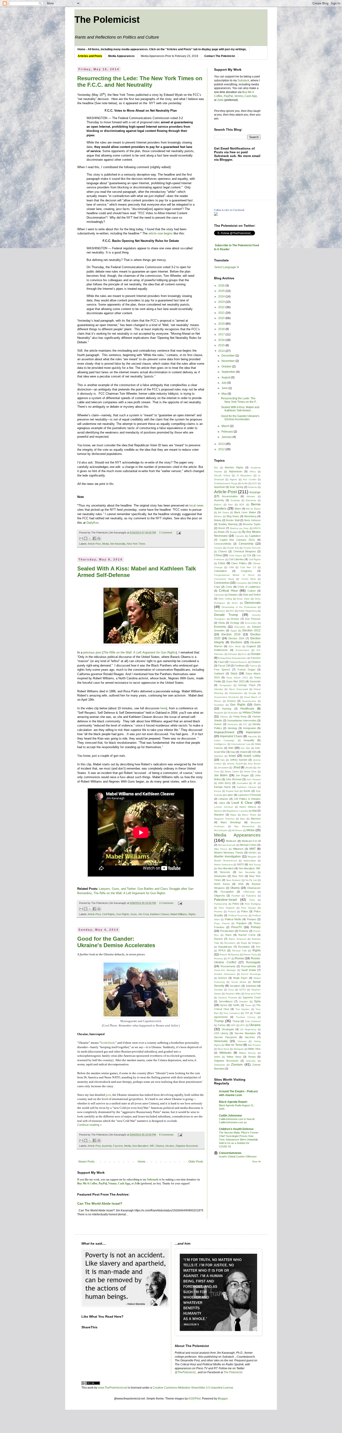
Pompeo (251, 919)
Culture (252, 590)
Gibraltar (218, 689)
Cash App (251, 96)
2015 (221, 345)
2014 (221, 351)
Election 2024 (236, 638)
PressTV (236, 927)
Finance (256, 661)
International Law (240, 744)
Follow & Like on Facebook (229, 210)
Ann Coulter (249, 479)
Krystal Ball (232, 791)
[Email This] (81, 538)
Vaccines (250, 1037)
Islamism (218, 756)
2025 (221, 291)
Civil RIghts (108, 914)
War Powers (254, 1045)
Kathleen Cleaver (159, 914)
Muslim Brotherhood (225, 860)
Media (105, 543)
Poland (232, 911)
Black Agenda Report (233, 1101)
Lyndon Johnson (223, 807)
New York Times (136, 543)
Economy (220, 626)
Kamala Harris (222, 787)
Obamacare (254, 887)
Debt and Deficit (252, 594)
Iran (230, 748)
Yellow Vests (233, 1056)
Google (252, 693)
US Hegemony (248, 1029)
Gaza (234, 673)
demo (235, 603)
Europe (256, 654)
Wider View (254, 1048)
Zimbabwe (219, 1064)
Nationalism (250, 860)
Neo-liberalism (226, 868)
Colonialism (220, 571)
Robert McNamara (229, 954)
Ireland (243, 751)
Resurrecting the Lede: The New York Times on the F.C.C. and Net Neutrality (139, 81)
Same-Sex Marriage (225, 970)
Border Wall (232, 520)
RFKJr (222, 950)
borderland (107, 1042)
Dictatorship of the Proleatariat (239, 607)
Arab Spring (236, 487)
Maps (233, 814)
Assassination (230, 496)
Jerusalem (223, 767)
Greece (231, 701)
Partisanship (220, 904)
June (224, 388)
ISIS (254, 751)
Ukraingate (228, 1029)
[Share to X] (90, 538)
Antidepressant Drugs (225, 483)
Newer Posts (86, 1161)
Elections (236, 642)
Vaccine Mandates (245, 1033)
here (163, 708)
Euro (244, 654)
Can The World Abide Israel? (99, 1203)
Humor (218, 724)
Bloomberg (250, 516)
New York (237, 876)
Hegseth (218, 712)
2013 (221, 444)
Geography (225, 685)
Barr (230, 504)
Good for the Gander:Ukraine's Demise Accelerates (116, 942)
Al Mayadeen (244, 475)
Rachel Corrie (246, 934)
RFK (258, 947)
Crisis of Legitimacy (249, 586)
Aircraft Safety (222, 475)
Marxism (256, 818)
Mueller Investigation (227, 856)
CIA (249, 555)
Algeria (233, 479)
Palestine (251, 895)
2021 (221, 312)
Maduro (218, 811)
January (226, 437)
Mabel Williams (179, 914)
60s (216, 467)
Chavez (222, 551)
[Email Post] (178, 532)
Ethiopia (232, 654)
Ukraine (169, 1145)
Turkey (222, 1025)
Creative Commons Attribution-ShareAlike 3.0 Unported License (193, 1387)
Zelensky (250, 1061)
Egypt (234, 630)
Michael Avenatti (226, 845)
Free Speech (222, 669)
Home (141, 1161)
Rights (192, 914)
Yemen (252, 1056)
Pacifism (235, 895)
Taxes (248, 1005)
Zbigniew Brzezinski (186, 1145)
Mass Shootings (231, 822)
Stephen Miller (233, 993)
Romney (218, 958)
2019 (221, 323)
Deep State (243, 598)
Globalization (236, 693)
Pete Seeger (248, 907)
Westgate (239, 1049)
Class (221, 563)
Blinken (218, 516)
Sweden (243, 1001)
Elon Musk (235, 646)
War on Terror (234, 1044)
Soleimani (251, 985)
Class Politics (239, 563)
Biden (238, 508)
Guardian (219, 704)
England (251, 646)
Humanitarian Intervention (241, 720)
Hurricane (233, 724)
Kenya (217, 791)
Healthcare (247, 708)
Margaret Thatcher (224, 818)
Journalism (242, 783)
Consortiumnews (230, 1153)
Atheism (250, 496)
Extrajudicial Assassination (232, 658)
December (228, 355)
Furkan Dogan (246, 669)
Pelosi (235, 903)
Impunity (252, 736)
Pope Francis (222, 923)
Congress (246, 571)
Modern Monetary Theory (228, 852)
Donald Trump (226, 615)
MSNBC (252, 852)
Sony (231, 989)
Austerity (107, 1145)
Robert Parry (250, 954)
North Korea (222, 884)
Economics (251, 623)
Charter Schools (252, 548)
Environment (242, 650)
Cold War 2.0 (248, 567)
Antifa (244, 483)
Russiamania (228, 966)
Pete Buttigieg (253, 904)
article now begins (160, 233)
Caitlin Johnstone (230, 1115)
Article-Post (94, 543)
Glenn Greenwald (238, 689)
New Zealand (233, 880)
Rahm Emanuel (237, 939)
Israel (232, 755)
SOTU (242, 989)
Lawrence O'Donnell (249, 794)
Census (218, 548)
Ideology (232, 728)
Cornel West (248, 579)
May (224, 393)
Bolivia (217, 520)
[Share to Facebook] (94, 538)
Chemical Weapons (244, 551)
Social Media (238, 982)
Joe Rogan (242, 775)
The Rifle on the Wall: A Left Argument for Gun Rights (129, 893)
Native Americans (223, 864)
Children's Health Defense (236, 1129)
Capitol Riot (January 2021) (237, 539)
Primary (256, 927)
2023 (221, 301)
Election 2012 (251, 630)
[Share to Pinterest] (99, 538)
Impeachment (224, 732)
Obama (159, 1145)
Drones (235, 618)
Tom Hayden (242, 1009)
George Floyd (246, 685)
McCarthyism (221, 830)
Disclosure (219, 611)
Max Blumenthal (244, 826)
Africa (253, 471)
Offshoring (249, 891)
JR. (255, 783)
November (228, 361)
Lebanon (223, 798)
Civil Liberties (236, 559)
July (224, 382)
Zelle (220, 100)
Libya (222, 802)
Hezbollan (233, 712)
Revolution (244, 946)
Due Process (253, 618)
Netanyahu (220, 876)
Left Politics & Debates (247, 798)
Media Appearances (237, 835)
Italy (222, 760)
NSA (240, 884)
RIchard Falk (239, 950)
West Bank (223, 1049)
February (227, 431)
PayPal (228, 96)
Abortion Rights (234, 467)
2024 (221, 296)
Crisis (229, 586)
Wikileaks (225, 1052)
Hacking (226, 708)
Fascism (118, 1145)
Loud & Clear (242, 802)
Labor (229, 794)
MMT (252, 848)
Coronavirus (222, 582)
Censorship (246, 543)
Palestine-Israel (225, 899)
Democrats (253, 602)
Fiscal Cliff (224, 665)
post (108, 1094)
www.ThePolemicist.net (112, 1387)
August (226, 377)
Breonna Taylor (252, 524)
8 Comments (166, 1134)
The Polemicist (233, 1372)
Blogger (223, 1398)
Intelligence (220, 744)
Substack (243, 80)
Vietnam (242, 1041)
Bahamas (251, 500)
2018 (221, 329)
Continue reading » (89, 1124)
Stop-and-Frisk (253, 993)
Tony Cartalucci (231, 1013)
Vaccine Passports (225, 1037)
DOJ (231, 611)
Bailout (217, 504)
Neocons (225, 872)
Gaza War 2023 (235, 681)
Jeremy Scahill (235, 763)
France (253, 665)
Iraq (232, 751)
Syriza (223, 1005)
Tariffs (236, 1005)
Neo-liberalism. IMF (143, 1145)
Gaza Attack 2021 (237, 677)
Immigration (249, 728)
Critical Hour (228, 590)
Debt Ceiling (225, 598)
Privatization (227, 931)
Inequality (249, 740)
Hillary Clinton (252, 712)
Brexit (221, 528)
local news (196, 505)
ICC (245, 724)
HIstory (224, 716)
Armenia (252, 487)
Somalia (218, 989)
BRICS (257, 528)
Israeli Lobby (252, 755)
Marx (242, 818)
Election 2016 (231, 634)
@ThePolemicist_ (186, 1372)
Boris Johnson (252, 520)
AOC (254, 483)
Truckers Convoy (245, 1017)
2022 (221, 307)
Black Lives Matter (245, 512)
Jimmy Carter (232, 771)
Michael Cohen (248, 844)
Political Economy (238, 915)
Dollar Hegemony (247, 611)
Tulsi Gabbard (253, 1021)
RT (229, 958)
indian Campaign (224, 740)
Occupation (227, 891)
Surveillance (226, 1001)
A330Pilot (194, 1398)
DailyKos (93, 522)
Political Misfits (233, 919)
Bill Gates (223, 512)
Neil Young (255, 864)
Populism (241, 923)
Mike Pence (220, 849)
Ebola (221, 622)
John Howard (253, 779)
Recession (229, 943)
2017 (221, 334)
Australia (235, 500)
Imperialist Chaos (231, 736)
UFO (242, 1025)
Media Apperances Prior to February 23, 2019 (169, 56)
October (226, 366)
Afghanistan (235, 471)
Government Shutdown (226, 697)
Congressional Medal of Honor (234, 575)
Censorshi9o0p (222, 543)
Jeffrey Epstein (238, 759)
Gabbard (219, 673)
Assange (255, 492)
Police (244, 911)
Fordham (240, 665)
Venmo (238, 96)
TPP (247, 1013)
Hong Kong (240, 716)
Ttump (236, 1021)
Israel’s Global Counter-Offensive (238, 1156)
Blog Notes (233, 516)
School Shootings (251, 974)
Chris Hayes (235, 555)
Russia (239, 958)
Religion (256, 943)
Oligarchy (219, 895)
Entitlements (221, 650)
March (225, 426)
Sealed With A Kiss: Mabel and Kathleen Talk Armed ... (240, 409)
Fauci (221, 661)
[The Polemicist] (216, 215)
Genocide (255, 681)
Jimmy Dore (250, 771)
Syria (257, 1001)
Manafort (219, 814)
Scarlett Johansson (224, 974)
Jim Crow (143, 914)
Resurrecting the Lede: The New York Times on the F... (239, 400)
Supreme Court (252, 997)
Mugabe (252, 856)
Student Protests (227, 997)
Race (228, 934)
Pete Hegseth (227, 907)
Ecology (234, 622)
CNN (231, 567)
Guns (134, 914)
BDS (241, 504)
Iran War (245, 748)
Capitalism (255, 535)
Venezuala (221, 1041)
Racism (218, 938)
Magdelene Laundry (237, 811)
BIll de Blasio (253, 508)
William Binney (247, 1053)
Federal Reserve (238, 662)
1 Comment (165, 532)
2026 (221, 285)
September (228, 371)
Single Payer (240, 977)
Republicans (225, 946)
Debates (233, 594)
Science (222, 977)
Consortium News (224, 579)
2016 (221, 340)
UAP (233, 1025)
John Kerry (224, 783)
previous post (92, 652)
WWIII (217, 1057)
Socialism (235, 985)
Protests (243, 931)
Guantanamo (249, 701)
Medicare (231, 841)
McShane (237, 830)
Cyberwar (219, 594)
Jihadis (249, 767)
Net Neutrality (117, 543)
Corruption (241, 583)
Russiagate (253, 962)
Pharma (218, 911)
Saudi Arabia (248, 970)
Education (240, 627)
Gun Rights (122, 914)
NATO (240, 864)
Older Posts (195, 1161)
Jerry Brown (254, 763)
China (218, 555)
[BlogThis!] (85, 538)
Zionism (237, 1064)
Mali (254, 810)
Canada (239, 536)
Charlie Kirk (233, 548)
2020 (221, 318)
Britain (221, 531)
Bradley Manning (228, 524)
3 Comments (166, 903)
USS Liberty (221, 1033)
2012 (221, 449)
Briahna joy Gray (239, 528)
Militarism (238, 848)
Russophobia (248, 966)
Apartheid (219, 487)
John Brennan (233, 779)
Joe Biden (221, 775)
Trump (219, 1021)
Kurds (247, 791)
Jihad (236, 767)
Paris (252, 900)
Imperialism (253, 732)
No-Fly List (251, 880)
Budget (234, 532)
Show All (256, 1161)
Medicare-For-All (251, 841)
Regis (244, 943)
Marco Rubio (249, 814)
